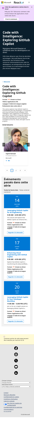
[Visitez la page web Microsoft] (6, 2)
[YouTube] (16, 368)
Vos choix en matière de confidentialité (14, 404)
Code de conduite (9, 401)
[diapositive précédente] (3, 144)
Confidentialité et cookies (11, 397)
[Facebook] (16, 349)
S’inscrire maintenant (11, 19)
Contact (6, 393)
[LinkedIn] (16, 374)
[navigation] (7, 170)
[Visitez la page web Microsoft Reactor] (18, 2)
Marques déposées (9, 395)
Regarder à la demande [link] (15, 232)
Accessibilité (7, 411)
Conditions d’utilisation (11, 399)
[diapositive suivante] (28, 144)
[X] (16, 362)
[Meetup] (16, 356)
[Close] (31, 7)
